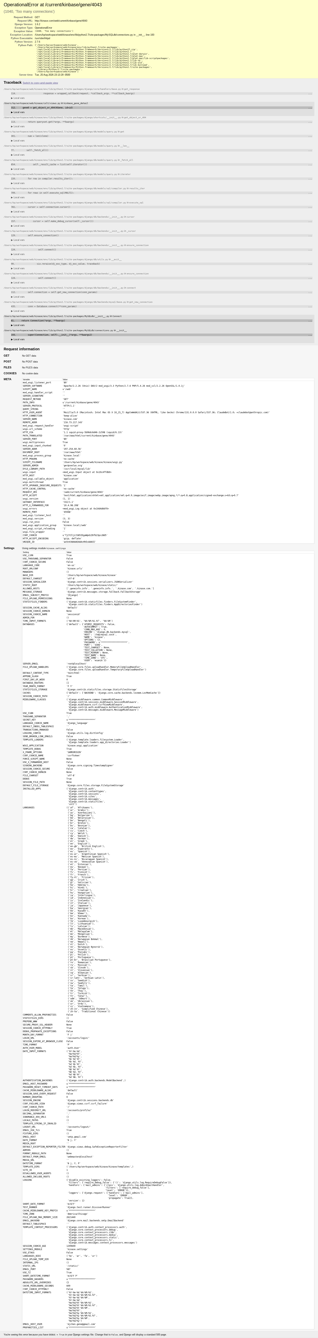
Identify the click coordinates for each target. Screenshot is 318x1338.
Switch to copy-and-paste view (40, 82)
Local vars (18, 98)
